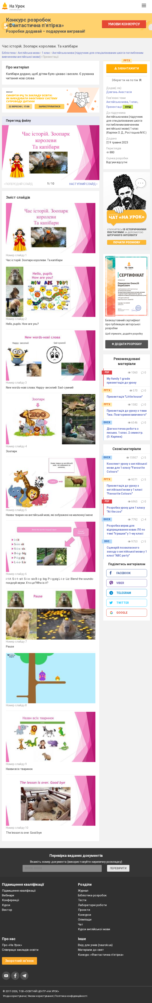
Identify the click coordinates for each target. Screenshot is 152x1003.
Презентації (114, 106)
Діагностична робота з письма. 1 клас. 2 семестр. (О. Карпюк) (125, 432)
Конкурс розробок (35, 22)
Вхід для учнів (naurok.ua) (95, 945)
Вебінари (8, 895)
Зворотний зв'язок (19, 961)
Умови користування (40, 995)
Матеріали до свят (91, 950)
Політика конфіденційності (71, 995)
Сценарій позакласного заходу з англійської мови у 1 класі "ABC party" (127, 551)
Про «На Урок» (12, 945)
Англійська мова (117, 101)
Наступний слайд (82, 184)
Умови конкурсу (124, 24)
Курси (6, 905)
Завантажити (128, 68)
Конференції (10, 900)
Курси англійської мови (94, 929)
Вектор (7, 910)
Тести (82, 900)
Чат (80, 924)
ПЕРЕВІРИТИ (118, 868)
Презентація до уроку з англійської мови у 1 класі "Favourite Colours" (124, 489)
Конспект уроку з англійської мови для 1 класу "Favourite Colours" (127, 467)
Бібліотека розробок (92, 895)
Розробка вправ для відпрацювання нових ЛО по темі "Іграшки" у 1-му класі (126, 529)
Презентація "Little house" (124, 396)
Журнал (83, 890)
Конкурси (84, 915)
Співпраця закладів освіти (20, 950)
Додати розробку (128, 344)
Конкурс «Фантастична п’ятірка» (101, 955)
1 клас (133, 101)
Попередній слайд (19, 184)
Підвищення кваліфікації (19, 890)
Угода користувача (14, 995)
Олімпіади (84, 919)
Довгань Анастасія (119, 92)
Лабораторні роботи (92, 905)
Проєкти (84, 910)
